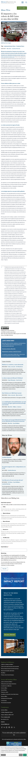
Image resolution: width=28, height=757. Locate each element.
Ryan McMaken (16, 423)
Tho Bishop (10, 482)
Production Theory (20, 46)
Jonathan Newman (16, 48)
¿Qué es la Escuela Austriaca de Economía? (10, 666)
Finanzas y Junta (4, 692)
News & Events (6, 521)
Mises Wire (5, 10)
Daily (4, 506)
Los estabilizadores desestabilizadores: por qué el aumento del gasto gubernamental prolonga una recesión (14, 403)
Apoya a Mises (4, 696)
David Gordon (19, 380)
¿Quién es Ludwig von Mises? (7, 664)
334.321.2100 (7, 717)
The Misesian (6, 537)
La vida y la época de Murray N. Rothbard (12, 378)
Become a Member (9, 634)
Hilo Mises (3, 672)
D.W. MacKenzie (19, 366)
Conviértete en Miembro (6, 686)
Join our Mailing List (5, 724)
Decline (20, 754)
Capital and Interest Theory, (10, 46)
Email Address (5, 546)
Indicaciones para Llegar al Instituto (8, 683)
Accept (24, 754)
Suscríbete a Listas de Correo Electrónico (9, 694)
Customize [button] (3, 754)
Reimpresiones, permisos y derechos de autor (11, 351)
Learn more (23, 558)
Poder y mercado (11, 366)
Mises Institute (19, 395)
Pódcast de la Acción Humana (7, 675)
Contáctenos (4, 700)
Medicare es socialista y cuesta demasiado (12, 364)
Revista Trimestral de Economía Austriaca (10, 668)
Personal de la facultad (6, 702)
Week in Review (6, 513)
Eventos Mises (4, 688)
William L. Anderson (17, 406)
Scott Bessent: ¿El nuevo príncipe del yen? (12, 480)
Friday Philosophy (11, 380)
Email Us (3, 721)
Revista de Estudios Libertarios (7, 670)
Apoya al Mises (22, 8)
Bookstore (5, 529)
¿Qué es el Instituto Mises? (6, 681)
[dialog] (14, 751)
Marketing (3, 553)
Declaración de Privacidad (6, 698)
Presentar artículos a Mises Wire (8, 348)
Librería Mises (4, 690)
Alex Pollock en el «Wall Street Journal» (12, 393)
